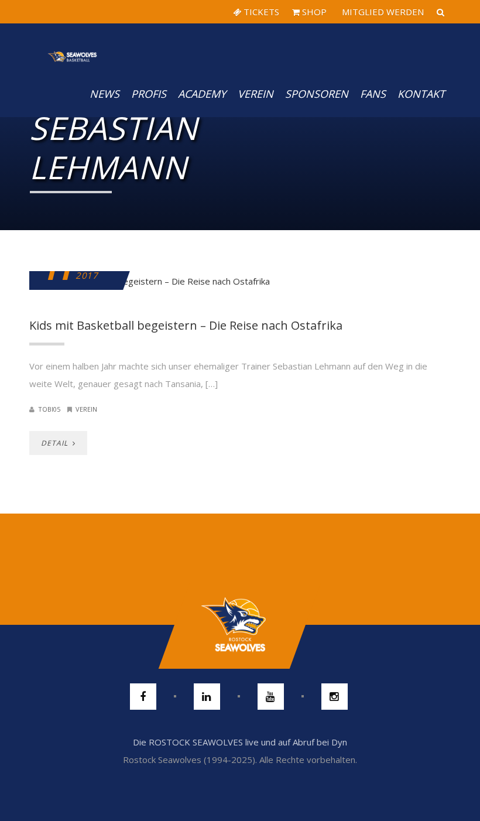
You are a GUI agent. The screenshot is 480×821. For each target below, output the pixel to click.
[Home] (72, 46)
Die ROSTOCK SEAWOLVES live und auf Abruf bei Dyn (240, 742)
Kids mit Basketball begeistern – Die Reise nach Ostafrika (185, 325)
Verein (255, 94)
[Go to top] (239, 625)
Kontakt (421, 94)
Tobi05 (49, 409)
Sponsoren (316, 94)
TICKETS (260, 12)
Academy (202, 94)
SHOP (313, 12)
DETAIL (55, 443)
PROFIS (148, 94)
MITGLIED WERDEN (382, 12)
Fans (373, 94)
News (104, 94)
